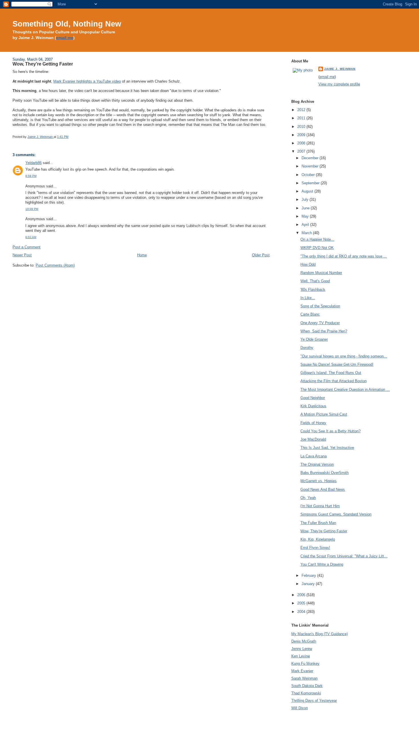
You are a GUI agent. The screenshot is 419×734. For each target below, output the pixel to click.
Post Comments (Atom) (55, 265)
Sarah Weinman (304, 678)
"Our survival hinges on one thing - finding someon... (343, 356)
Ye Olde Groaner (314, 339)
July (306, 199)
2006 (301, 595)
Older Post (261, 255)
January (309, 584)
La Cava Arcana (313, 456)
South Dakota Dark (307, 686)
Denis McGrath (303, 641)
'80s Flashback (312, 289)
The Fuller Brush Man (318, 523)
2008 (301, 143)
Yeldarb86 (33, 163)
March (307, 233)
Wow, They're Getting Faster (323, 531)
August (308, 191)
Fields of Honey (313, 423)
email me (64, 38)
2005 (301, 603)
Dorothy (306, 347)
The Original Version (317, 464)
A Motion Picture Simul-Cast (323, 414)
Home (142, 255)
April (306, 224)
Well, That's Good (315, 281)
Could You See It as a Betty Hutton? (330, 431)
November (311, 166)
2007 (301, 151)
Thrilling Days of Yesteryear (314, 700)
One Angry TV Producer (320, 323)
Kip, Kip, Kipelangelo (317, 539)
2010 (301, 126)
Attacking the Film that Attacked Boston (333, 381)
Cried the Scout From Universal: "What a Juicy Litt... (343, 556)
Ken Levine (300, 656)
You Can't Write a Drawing (321, 564)
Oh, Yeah (308, 498)
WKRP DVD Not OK (317, 248)
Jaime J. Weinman (339, 68)
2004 (301, 612)
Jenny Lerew (301, 649)
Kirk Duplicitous (313, 406)
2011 (301, 118)
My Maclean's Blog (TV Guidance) (319, 634)
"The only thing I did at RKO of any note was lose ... (343, 256)
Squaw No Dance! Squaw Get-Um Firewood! (336, 364)
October (309, 175)
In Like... (307, 298)
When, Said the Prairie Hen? (323, 331)
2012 (301, 110)
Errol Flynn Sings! (315, 547)
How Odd (308, 264)
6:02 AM (30, 237)
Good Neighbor (312, 398)
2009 (301, 135)
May (306, 216)
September (311, 183)
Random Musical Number (321, 273)
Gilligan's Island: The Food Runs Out (330, 373)
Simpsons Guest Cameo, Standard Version (335, 514)
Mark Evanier (302, 671)
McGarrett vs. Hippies (318, 481)
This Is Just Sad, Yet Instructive (327, 447)
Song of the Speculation (320, 306)
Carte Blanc (310, 314)
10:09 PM (31, 208)
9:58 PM (30, 175)
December (311, 158)
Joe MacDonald (313, 439)
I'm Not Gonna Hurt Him (320, 506)
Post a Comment (26, 247)
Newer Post (22, 255)
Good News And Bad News (322, 489)
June (306, 208)
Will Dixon (299, 708)
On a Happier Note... (317, 239)
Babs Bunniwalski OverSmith (324, 473)
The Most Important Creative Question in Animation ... (345, 389)
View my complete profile (339, 84)
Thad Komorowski (306, 693)
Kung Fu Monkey (305, 663)
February (309, 575)
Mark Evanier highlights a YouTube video (87, 81)
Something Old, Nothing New (67, 23)
